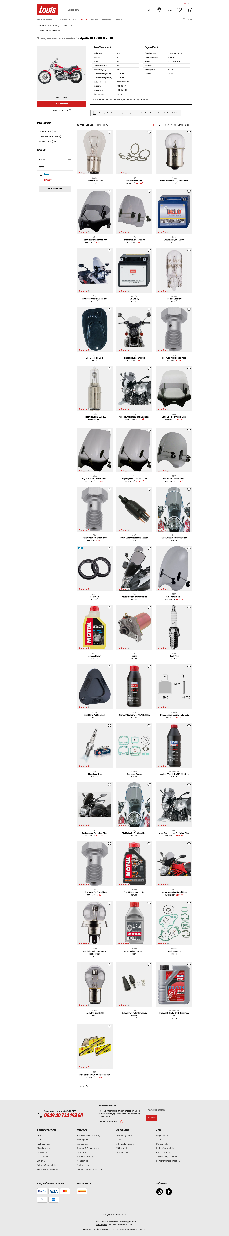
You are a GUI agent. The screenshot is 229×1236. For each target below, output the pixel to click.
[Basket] (189, 10)
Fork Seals (94, 597)
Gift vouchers (43, 1156)
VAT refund (121, 1148)
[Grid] (154, 124)
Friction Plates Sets (134, 181)
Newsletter (42, 1152)
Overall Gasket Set (174, 951)
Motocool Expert (94, 656)
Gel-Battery (134, 299)
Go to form (175, 113)
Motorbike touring (85, 1156)
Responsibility (123, 1152)
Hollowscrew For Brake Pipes (174, 358)
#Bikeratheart (83, 1152)
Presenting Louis (124, 1135)
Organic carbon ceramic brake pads (174, 715)
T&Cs (158, 1140)
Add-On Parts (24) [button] (47, 141)
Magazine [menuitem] (106, 19)
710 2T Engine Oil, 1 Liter (134, 892)
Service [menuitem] (118, 19)
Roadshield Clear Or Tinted (134, 240)
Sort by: (168, 125)
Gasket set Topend (134, 774)
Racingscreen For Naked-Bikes (94, 833)
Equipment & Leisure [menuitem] (67, 19)
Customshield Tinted (174, 597)
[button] (188, 3)
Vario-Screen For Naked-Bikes (94, 240)
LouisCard (42, 1161)
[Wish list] (179, 10)
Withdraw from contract (48, 1169)
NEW (47, 174)
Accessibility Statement (167, 1156)
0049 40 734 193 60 (63, 1116)
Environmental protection (168, 1161)
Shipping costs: (101, 1225)
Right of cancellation (166, 1148)
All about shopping (125, 1144)
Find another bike (60, 110)
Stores (119, 1140)
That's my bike (61, 104)
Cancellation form (164, 1152)
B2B (39, 1140)
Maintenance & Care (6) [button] (50, 136)
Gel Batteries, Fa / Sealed (174, 240)
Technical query (44, 1144)
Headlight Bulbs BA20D (94, 1013)
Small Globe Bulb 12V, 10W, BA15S (174, 181)
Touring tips (82, 1140)
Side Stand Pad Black (94, 358)
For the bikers (83, 1165)
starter (134, 656)
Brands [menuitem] (94, 19)
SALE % (48, 180)
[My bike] (169, 10)
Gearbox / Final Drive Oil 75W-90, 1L (174, 774)
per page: (101, 125)
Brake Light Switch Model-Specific (134, 538)
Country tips (82, 1144)
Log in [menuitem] (189, 19)
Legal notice (162, 1135)
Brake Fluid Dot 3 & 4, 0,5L (134, 951)
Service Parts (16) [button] (47, 131)
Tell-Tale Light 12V (174, 299)
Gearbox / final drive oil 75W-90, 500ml (134, 715)
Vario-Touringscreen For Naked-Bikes (134, 417)
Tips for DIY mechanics (88, 1148)
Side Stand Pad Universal (94, 715)
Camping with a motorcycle (89, 1169)
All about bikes (84, 1161)
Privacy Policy (162, 1144)
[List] (159, 125)
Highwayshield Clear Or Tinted (94, 479)
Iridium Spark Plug (94, 774)
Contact (40, 1135)
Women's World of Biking (88, 1135)
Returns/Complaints (46, 1165)
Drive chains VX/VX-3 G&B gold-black (94, 1075)
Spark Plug (174, 656)
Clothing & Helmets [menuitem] (45, 19)
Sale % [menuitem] (84, 19)
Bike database (43, 1148)
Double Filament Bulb (94, 181)
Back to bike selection (49, 30)
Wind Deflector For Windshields (94, 299)
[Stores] (159, 10)
